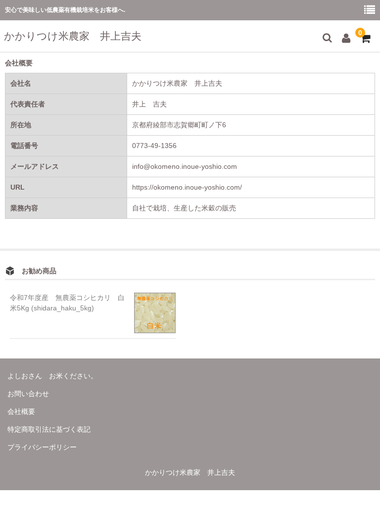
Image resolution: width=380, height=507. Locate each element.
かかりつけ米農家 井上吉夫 (73, 36)
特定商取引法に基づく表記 (49, 429)
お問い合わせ (28, 394)
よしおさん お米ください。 (52, 376)
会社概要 (21, 411)
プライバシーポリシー (42, 447)
